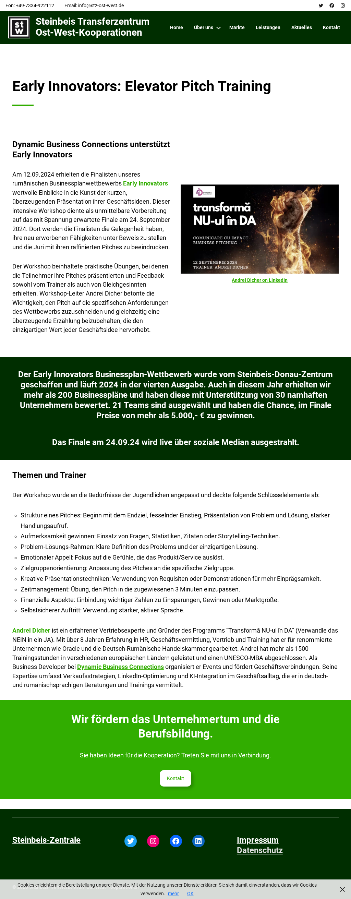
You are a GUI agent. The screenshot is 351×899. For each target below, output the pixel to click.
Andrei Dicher (31, 630)
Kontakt (175, 778)
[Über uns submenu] (218, 27)
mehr (173, 893)
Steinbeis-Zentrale (46, 840)
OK (190, 893)
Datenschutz (260, 850)
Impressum (258, 840)
